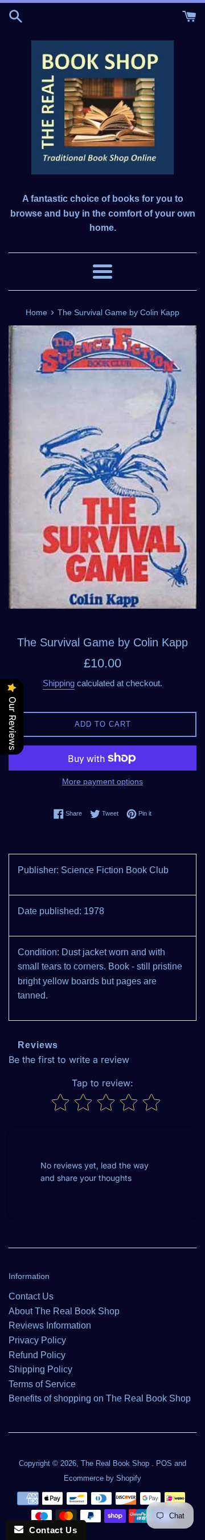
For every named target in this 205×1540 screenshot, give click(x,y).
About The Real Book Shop (64, 1311)
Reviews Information (50, 1325)
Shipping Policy (40, 1369)
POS (164, 1463)
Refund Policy (37, 1355)
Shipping (59, 683)
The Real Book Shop (116, 1463)
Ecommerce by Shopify (102, 1478)
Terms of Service (42, 1384)
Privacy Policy (37, 1340)
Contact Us (31, 1296)
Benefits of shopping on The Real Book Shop (100, 1398)
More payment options (102, 781)
